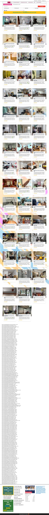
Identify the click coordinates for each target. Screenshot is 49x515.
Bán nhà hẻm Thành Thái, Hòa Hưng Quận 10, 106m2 (39, 207)
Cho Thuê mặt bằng (17, 503)
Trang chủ (9, 2)
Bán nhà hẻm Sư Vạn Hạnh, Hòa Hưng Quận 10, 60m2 (24, 243)
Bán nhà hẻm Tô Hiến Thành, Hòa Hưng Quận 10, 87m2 (9, 134)
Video (34, 2)
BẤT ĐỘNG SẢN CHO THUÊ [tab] (16, 4)
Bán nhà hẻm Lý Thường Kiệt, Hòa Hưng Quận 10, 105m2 (9, 116)
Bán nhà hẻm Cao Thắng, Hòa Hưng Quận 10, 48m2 (24, 80)
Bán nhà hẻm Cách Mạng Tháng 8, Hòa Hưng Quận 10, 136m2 (39, 188)
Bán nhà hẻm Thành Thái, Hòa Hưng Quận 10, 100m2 (9, 170)
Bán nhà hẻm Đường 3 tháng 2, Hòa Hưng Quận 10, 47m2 (9, 243)
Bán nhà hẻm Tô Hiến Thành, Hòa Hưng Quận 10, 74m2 (24, 188)
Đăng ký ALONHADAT (7, 497)
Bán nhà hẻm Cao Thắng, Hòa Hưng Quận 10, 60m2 (9, 26)
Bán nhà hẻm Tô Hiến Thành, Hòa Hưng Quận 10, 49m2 (39, 98)
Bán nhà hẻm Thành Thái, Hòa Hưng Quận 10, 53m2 (39, 152)
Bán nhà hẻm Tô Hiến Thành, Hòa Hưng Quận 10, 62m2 (9, 261)
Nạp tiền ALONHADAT (40, 489)
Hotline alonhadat (38, 486)
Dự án (11, 2)
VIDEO (7, 506)
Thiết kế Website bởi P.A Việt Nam (23, 514)
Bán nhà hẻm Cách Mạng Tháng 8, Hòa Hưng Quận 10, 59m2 (24, 297)
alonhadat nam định (41, 492)
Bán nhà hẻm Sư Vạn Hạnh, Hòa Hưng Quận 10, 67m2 (39, 279)
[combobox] (9, 8)
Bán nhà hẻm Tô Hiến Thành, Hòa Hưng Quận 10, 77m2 (39, 134)
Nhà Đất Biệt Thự (17, 489)
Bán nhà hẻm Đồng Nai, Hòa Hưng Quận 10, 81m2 (24, 43)
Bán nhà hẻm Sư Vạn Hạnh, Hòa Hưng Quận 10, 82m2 (9, 44)
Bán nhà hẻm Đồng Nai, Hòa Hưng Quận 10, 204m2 (24, 261)
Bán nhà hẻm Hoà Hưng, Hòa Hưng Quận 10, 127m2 (24, 225)
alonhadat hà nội (40, 490)
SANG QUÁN (16, 497)
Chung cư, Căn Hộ (17, 495)
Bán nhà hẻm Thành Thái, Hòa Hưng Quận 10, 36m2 (39, 297)
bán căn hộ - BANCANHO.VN (18, 504)
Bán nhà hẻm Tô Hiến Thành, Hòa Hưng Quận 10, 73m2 (9, 225)
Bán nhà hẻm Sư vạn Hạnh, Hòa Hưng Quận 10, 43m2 (9, 279)
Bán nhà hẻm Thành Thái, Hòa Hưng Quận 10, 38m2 (9, 188)
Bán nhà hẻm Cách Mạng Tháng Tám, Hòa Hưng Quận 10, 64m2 (24, 207)
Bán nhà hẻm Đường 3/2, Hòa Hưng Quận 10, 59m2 (9, 80)
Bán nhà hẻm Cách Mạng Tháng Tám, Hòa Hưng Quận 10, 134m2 (24, 315)
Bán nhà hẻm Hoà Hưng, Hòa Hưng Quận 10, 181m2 (38, 243)
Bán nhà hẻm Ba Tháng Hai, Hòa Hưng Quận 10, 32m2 (39, 116)
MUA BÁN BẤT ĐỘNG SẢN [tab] (7, 4)
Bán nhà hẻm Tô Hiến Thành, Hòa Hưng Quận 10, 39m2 (24, 134)
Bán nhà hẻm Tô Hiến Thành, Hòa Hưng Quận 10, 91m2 (9, 152)
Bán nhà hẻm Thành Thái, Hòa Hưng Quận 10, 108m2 (9, 207)
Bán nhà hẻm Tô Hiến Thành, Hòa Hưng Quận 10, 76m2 (24, 152)
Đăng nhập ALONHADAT (7, 495)
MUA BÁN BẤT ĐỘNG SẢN (16, 2)
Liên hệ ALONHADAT (39, 2)
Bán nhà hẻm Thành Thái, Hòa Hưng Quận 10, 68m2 (9, 98)
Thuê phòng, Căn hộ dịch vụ (19, 500)
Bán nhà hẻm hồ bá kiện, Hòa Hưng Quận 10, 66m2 (24, 170)
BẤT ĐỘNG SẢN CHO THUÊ (24, 2)
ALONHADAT (39, 493)
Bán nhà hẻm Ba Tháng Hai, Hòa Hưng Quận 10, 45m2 (39, 44)
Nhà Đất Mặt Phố (17, 492)
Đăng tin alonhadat (42, 486)
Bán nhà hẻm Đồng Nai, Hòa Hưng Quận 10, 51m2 (39, 25)
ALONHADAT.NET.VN (30, 2)
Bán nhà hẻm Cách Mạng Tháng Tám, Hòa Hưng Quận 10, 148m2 (24, 62)
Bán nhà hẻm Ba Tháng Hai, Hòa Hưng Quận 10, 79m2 (39, 170)
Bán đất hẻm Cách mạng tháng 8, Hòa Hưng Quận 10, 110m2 (39, 80)
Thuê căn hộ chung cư (18, 501)
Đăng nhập (36, 0)
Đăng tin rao (44, 0)
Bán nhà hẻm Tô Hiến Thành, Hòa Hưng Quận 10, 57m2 (39, 62)
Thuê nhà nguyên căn (18, 498)
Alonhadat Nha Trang (40, 488)
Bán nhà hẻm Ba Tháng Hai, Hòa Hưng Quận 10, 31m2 (9, 62)
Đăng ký (40, 0)
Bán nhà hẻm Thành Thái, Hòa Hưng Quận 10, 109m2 (24, 98)
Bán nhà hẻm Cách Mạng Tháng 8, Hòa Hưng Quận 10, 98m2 (39, 225)
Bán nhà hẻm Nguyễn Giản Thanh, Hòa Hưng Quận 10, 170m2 (9, 315)
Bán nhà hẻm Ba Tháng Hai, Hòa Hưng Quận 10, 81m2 (24, 26)
